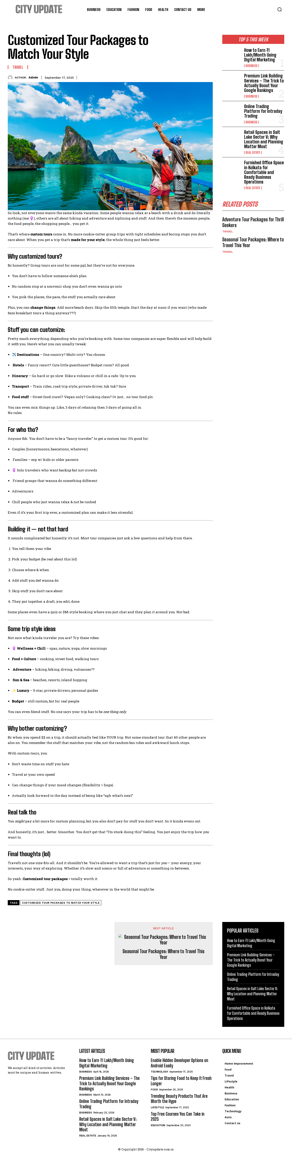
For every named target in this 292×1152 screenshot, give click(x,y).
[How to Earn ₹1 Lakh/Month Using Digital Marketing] (231, 56)
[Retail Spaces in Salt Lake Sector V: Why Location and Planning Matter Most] (231, 138)
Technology (159, 1071)
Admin (33, 77)
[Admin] (11, 77)
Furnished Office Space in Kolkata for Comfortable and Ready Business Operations (264, 172)
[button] (279, 9)
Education (158, 1125)
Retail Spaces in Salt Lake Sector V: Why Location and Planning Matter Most (263, 139)
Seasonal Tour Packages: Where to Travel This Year (163, 954)
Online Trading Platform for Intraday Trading (263, 111)
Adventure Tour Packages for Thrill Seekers (253, 222)
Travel (18, 67)
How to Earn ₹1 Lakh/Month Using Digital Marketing (260, 54)
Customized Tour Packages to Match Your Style (61, 902)
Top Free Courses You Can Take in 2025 (177, 1116)
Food (154, 1089)
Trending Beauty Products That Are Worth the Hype (179, 1098)
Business (251, 65)
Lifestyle (157, 1107)
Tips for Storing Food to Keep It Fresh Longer (181, 1081)
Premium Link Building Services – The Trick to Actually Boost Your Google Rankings (264, 83)
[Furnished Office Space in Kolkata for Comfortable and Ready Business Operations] (231, 168)
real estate (253, 152)
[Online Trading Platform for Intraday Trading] (231, 112)
